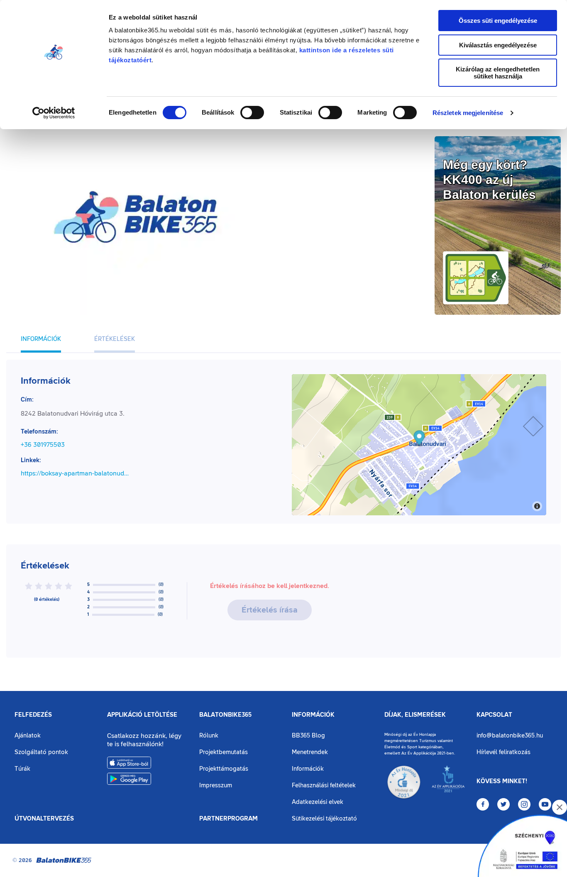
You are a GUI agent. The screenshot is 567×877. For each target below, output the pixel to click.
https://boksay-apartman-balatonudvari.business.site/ (76, 473)
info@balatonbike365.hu (510, 736)
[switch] (252, 112)
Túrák (22, 769)
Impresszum (215, 785)
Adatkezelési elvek (317, 802)
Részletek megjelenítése (468, 112)
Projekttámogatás (223, 769)
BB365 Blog (308, 736)
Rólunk (208, 736)
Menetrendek (310, 752)
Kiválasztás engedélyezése (498, 45)
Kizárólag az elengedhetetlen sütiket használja (498, 73)
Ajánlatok (28, 736)
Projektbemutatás (223, 752)
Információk (313, 715)
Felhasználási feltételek (324, 785)
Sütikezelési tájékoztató (324, 819)
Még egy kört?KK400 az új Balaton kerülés (489, 179)
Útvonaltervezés (44, 819)
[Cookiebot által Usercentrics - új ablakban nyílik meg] (53, 113)
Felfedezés (33, 715)
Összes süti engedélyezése (498, 20)
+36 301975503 (43, 445)
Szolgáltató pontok (41, 752)
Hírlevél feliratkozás (503, 752)
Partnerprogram (228, 819)
